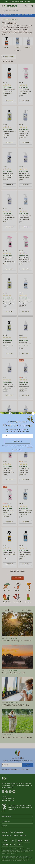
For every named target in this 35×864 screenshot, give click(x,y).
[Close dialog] (33, 413)
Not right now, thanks (17, 450)
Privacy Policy (29, 447)
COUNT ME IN (17, 441)
